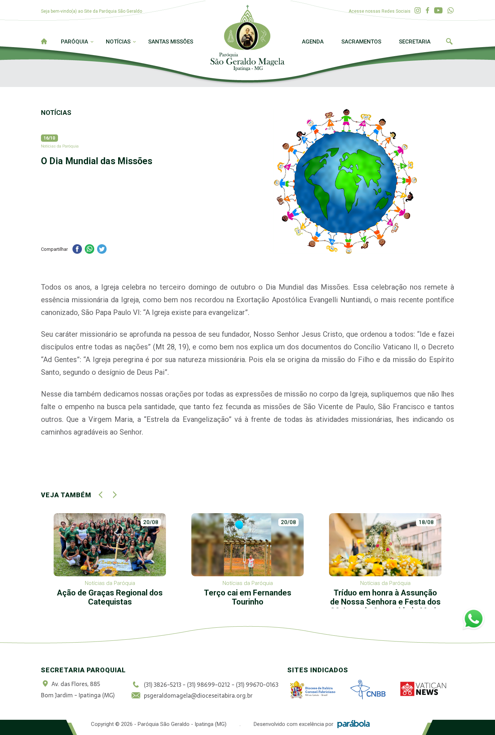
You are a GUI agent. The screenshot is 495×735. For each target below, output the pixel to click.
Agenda (313, 41)
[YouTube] (438, 11)
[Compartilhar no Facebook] (77, 250)
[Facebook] (427, 11)
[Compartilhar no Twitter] (102, 250)
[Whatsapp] (450, 11)
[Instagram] (417, 11)
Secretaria (414, 41)
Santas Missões (170, 41)
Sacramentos (361, 41)
